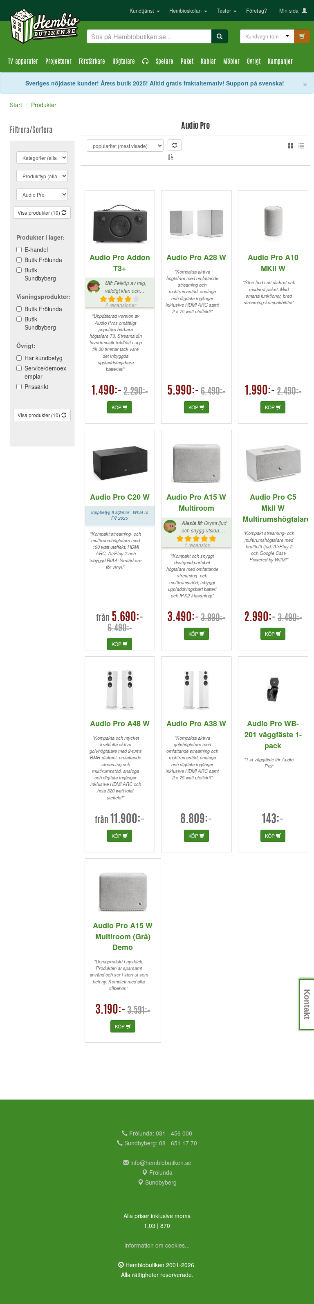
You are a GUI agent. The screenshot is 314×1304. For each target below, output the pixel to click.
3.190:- (110, 1010)
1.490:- (107, 391)
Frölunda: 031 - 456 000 (160, 1133)
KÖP (117, 407)
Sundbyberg (160, 1182)
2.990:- (260, 618)
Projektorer (58, 62)
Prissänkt (36, 386)
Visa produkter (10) (39, 212)
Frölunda (160, 1172)
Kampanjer (280, 62)
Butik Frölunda (43, 260)
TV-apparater (23, 62)
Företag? (256, 10)
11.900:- (127, 820)
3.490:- (183, 618)
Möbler (231, 62)
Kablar (208, 62)
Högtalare (123, 62)
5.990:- (183, 391)
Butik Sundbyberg (40, 274)
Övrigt (253, 62)
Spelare (164, 62)
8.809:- (196, 820)
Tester (225, 10)
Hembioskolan (186, 10)
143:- (273, 820)
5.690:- (128, 618)
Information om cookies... (157, 1245)
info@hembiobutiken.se (160, 1162)
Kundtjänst (143, 10)
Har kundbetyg (44, 358)
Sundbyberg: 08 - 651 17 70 (160, 1143)
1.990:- (260, 391)
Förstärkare (92, 62)
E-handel (36, 249)
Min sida (290, 10)
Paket (187, 62)
